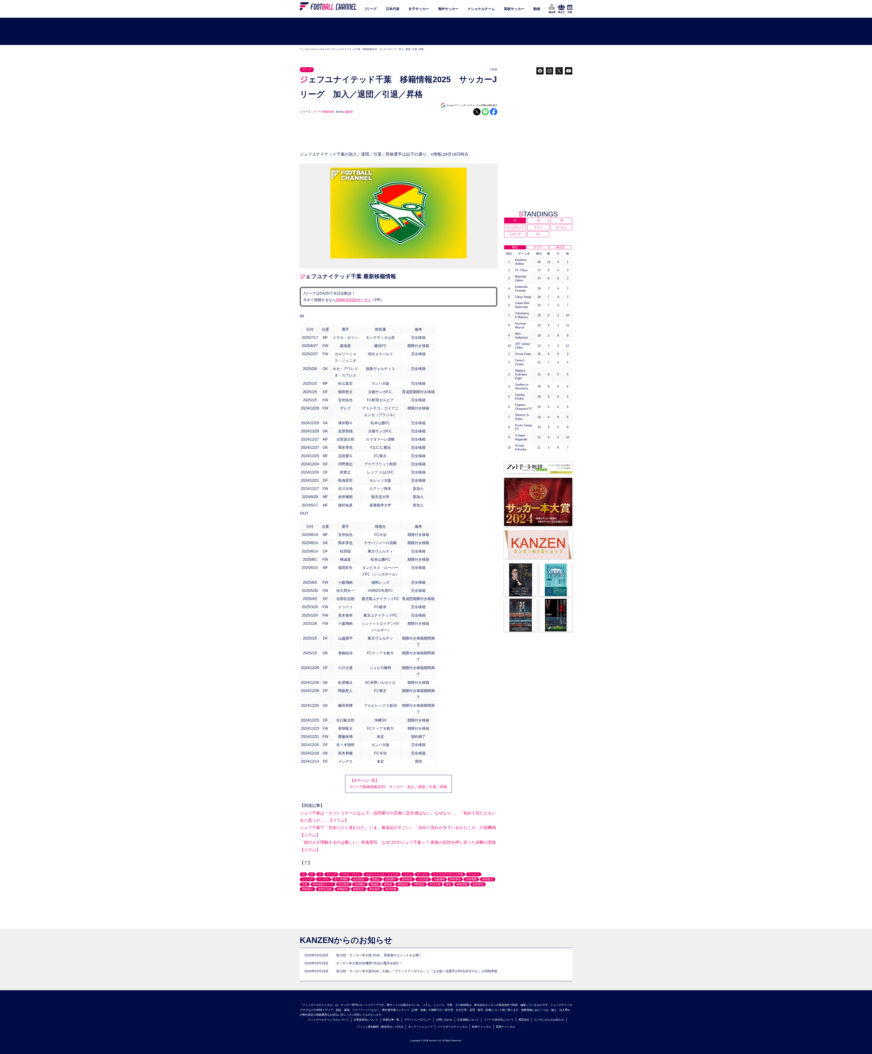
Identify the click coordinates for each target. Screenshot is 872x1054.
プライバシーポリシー (417, 1019)
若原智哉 (478, 884)
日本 (304, 884)
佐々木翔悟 (341, 879)
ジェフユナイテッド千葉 (448, 874)
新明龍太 (487, 879)
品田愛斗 (390, 879)
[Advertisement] (436, 31)
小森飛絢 (439, 879)
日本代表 (392, 9)
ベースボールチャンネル (452, 1026)
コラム (408, 874)
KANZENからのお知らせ (346, 940)
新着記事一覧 (391, 1019)
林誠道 (375, 884)
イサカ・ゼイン (350, 874)
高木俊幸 (374, 889)
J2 (311, 874)
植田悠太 (402, 884)
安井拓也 (406, 879)
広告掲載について (468, 1019)
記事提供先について (366, 1019)
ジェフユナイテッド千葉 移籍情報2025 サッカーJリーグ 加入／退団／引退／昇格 (379, 49)
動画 (536, 9)
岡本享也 (455, 879)
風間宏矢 (358, 889)
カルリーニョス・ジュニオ (382, 874)
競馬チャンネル (505, 1026)
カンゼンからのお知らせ (549, 1019)
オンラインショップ (420, 1026)
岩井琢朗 (471, 879)
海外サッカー (448, 9)
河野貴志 (419, 884)
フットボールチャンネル (312, 49)
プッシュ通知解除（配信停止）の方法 (380, 1026)
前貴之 (376, 879)
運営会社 (523, 1019)
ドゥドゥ (473, 874)
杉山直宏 (343, 884)
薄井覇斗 (307, 889)
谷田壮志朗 (325, 889)
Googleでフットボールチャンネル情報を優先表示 (471, 105)
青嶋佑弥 (342, 889)
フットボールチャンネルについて (328, 1019)
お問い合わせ (444, 1019)
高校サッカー (514, 9)
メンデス (323, 879)
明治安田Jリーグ (323, 884)
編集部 (349, 111)
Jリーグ (371, 9)
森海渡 (388, 884)
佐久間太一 (360, 879)
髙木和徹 (390, 889)
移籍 (448, 884)
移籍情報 (461, 884)
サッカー (422, 874)
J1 (303, 874)
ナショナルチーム (481, 9)
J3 (319, 874)
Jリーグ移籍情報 (323, 111)
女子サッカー (419, 9)
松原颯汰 (359, 884)
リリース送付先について (499, 1019)
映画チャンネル (481, 1026)
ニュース (307, 879)
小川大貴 (423, 879)
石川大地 (435, 884)
